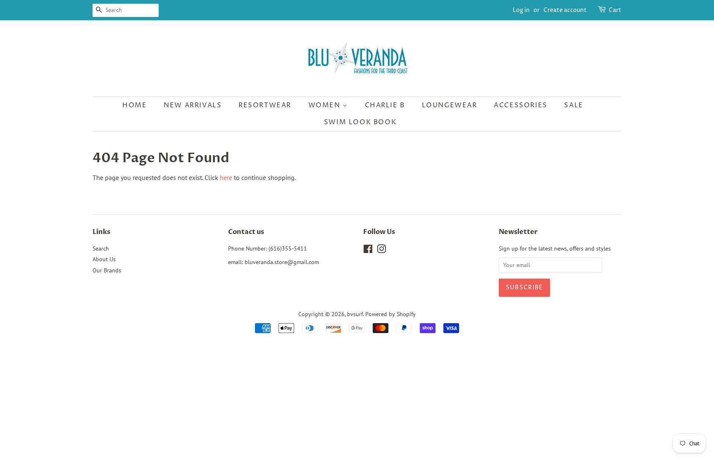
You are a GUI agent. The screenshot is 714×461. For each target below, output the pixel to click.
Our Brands (107, 270)
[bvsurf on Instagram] (381, 250)
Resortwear (264, 105)
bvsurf (355, 314)
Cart (615, 10)
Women (325, 105)
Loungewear (449, 105)
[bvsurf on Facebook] (368, 250)
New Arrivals (192, 105)
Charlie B (385, 105)
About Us (104, 259)
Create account (565, 10)
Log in (521, 10)
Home (134, 105)
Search (101, 248)
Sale (573, 105)
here (226, 177)
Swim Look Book (360, 122)
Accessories (520, 105)
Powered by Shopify (390, 314)
